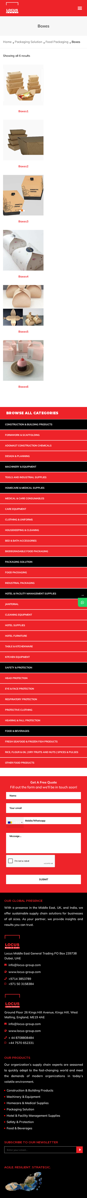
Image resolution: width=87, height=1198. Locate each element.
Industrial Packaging (20, 582)
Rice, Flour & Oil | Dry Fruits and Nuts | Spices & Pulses (41, 752)
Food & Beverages (17, 730)
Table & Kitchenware (19, 646)
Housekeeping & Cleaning (22, 530)
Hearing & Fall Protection (22, 720)
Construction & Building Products (28, 424)
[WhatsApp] (82, 602)
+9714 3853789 (19, 979)
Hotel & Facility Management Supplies (30, 593)
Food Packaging (57, 42)
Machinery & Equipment (20, 466)
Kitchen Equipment (17, 656)
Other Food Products (19, 762)
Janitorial (12, 604)
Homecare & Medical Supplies (25, 487)
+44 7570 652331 (21, 1043)
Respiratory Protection (21, 699)
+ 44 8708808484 (21, 1038)
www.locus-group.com (24, 972)
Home (7, 42)
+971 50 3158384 (21, 984)
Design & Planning (17, 456)
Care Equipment (15, 508)
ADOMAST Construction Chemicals (28, 445)
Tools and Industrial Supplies (26, 477)
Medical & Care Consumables (24, 498)
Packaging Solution (28, 42)
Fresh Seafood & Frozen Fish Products (31, 741)
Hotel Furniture (16, 635)
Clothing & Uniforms (19, 519)
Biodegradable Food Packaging (26, 551)
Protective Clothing (18, 709)
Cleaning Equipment (18, 614)
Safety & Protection (18, 667)
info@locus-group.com (24, 965)
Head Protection (16, 678)
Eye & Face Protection (19, 688)
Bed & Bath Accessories (21, 540)
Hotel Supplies (15, 625)
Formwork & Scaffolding (22, 434)
